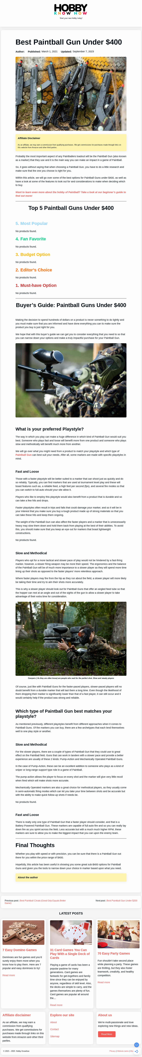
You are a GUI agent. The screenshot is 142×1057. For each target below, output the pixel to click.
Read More (106, 1034)
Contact (54, 1029)
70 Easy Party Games (114, 953)
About (53, 1022)
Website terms (123, 1051)
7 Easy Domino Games (19, 950)
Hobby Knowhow (22, 1051)
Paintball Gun (24, 454)
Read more (8, 975)
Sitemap (54, 1036)
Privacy (113, 1051)
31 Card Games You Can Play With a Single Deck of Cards (70, 954)
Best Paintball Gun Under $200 (122, 900)
